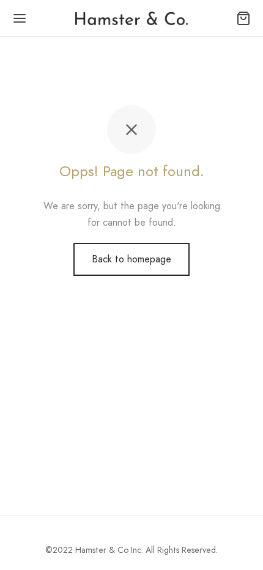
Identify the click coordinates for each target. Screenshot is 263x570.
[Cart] (243, 18)
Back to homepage (131, 259)
